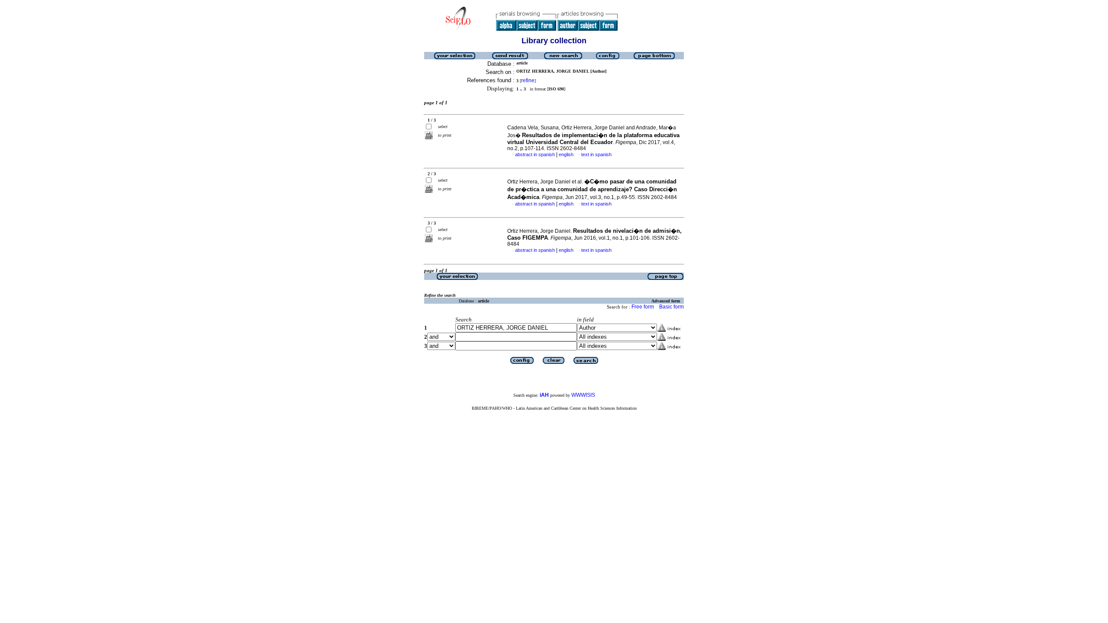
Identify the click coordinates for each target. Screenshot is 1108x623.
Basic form (671, 307)
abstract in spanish (535, 154)
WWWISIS (583, 395)
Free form (642, 307)
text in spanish (596, 154)
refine (528, 80)
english (566, 154)
